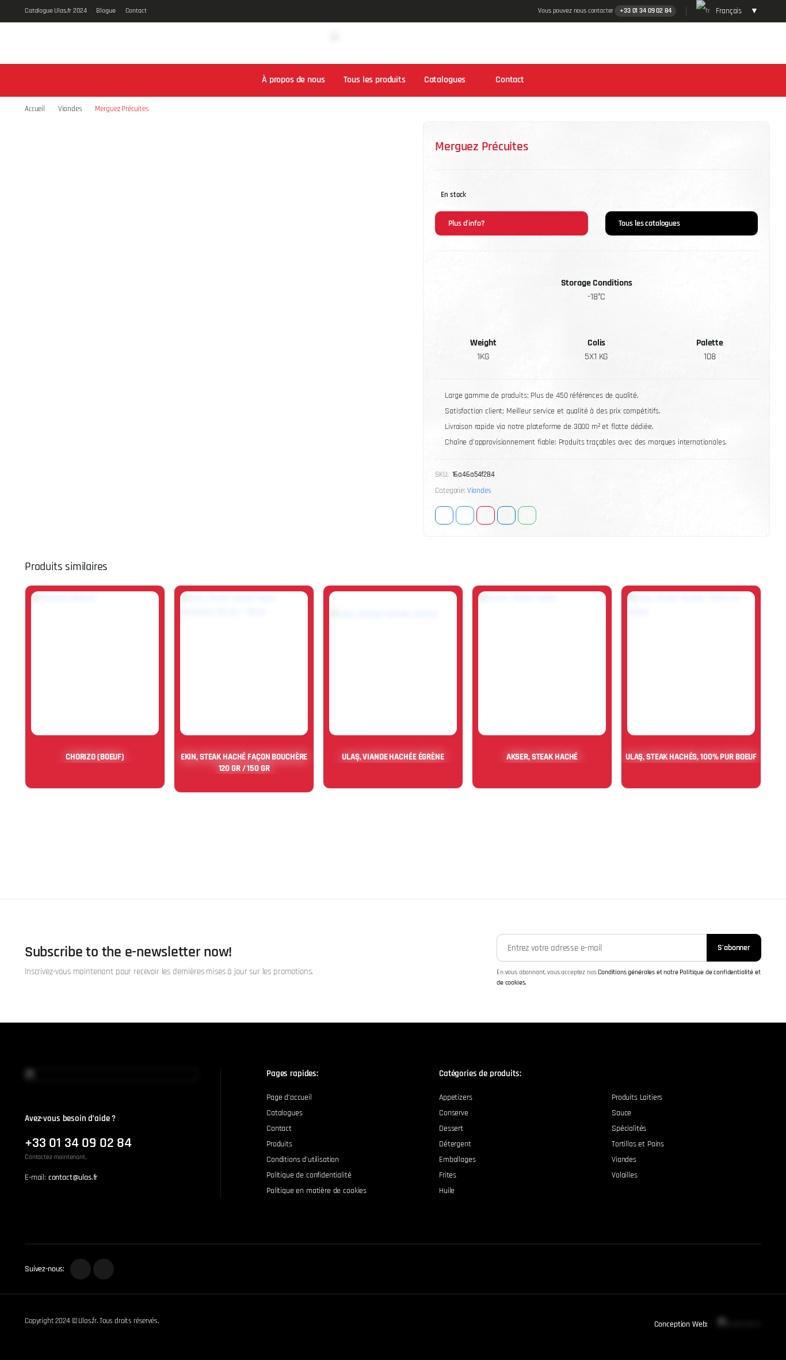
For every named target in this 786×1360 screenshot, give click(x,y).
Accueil (35, 109)
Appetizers (455, 1097)
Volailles (625, 1175)
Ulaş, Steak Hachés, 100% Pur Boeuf (691, 756)
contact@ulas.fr (73, 1177)
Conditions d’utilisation (302, 1159)
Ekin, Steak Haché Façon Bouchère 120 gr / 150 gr (244, 762)
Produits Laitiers (637, 1097)
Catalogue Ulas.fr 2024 (55, 10)
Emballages (457, 1159)
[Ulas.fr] (383, 43)
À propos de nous (293, 80)
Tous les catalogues (648, 223)
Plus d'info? (465, 223)
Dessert (451, 1128)
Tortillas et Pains (638, 1144)
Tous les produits (375, 80)
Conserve (453, 1113)
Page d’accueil (289, 1097)
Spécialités (629, 1128)
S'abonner (734, 948)
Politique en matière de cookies (316, 1191)
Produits (279, 1144)
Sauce (621, 1113)
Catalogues (445, 80)
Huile (447, 1191)
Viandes (70, 109)
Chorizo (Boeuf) (95, 756)
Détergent (455, 1144)
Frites (447, 1175)
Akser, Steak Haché (542, 756)
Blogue (105, 10)
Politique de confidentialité (309, 1175)
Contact (136, 10)
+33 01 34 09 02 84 (645, 10)
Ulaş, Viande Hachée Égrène (393, 756)
